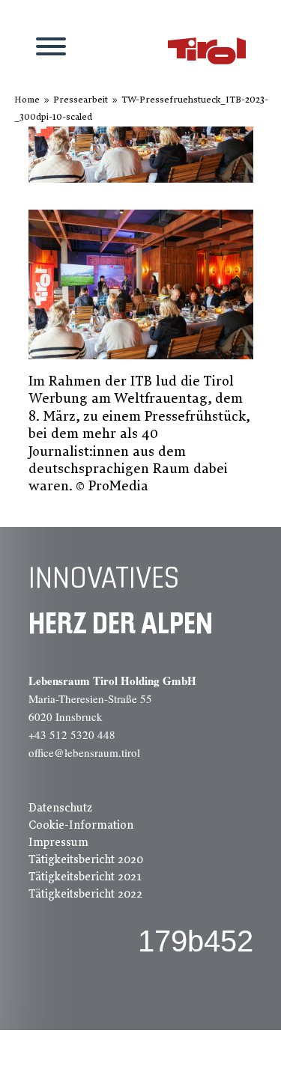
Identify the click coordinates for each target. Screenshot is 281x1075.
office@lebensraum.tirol (84, 752)
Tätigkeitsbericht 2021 (85, 876)
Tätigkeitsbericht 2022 (85, 894)
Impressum (58, 842)
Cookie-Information (80, 825)
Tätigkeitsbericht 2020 (85, 859)
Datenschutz (60, 807)
